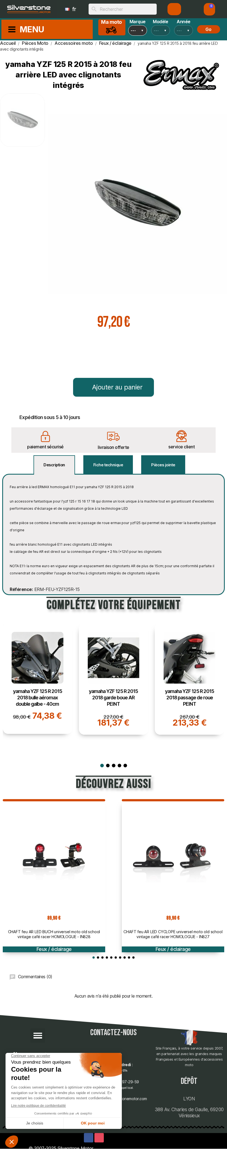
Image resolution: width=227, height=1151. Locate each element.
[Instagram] (99, 1137)
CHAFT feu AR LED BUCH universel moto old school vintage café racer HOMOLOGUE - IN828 (54, 934)
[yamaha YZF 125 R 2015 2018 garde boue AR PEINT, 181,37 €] (113, 678)
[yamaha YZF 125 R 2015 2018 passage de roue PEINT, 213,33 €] (189, 678)
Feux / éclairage (54, 949)
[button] (209, 9)
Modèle (160, 21)
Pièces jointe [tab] (163, 464)
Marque (138, 21)
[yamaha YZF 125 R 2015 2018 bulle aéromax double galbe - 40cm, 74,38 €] (37, 678)
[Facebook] (88, 1137)
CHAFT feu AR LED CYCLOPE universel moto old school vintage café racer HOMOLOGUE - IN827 (172, 934)
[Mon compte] (174, 9)
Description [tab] (54, 464)
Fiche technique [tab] (108, 464)
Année (183, 21)
